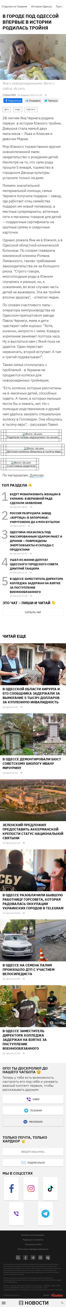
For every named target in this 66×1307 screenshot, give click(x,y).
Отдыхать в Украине (14, 6)
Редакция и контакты (33, 1239)
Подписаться (36, 1162)
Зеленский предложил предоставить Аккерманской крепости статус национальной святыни (33, 831)
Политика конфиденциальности (33, 1249)
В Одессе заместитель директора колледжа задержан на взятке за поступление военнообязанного (25, 1040)
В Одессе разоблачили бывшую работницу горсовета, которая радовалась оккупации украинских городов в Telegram (33, 901)
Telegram (36, 1110)
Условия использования (32, 1235)
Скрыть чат (33, 612)
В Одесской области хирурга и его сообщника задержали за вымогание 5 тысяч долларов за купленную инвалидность (31, 695)
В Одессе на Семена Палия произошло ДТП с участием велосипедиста (28, 969)
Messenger (36, 1121)
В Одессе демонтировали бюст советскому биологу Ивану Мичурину (32, 763)
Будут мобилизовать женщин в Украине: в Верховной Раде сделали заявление (35, 498)
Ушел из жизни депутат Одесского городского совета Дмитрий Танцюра (34, 564)
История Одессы (41, 6)
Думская (36, 475)
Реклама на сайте (33, 1244)
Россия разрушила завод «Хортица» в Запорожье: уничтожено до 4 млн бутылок (35, 517)
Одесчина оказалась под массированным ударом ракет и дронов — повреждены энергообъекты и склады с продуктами (36, 540)
